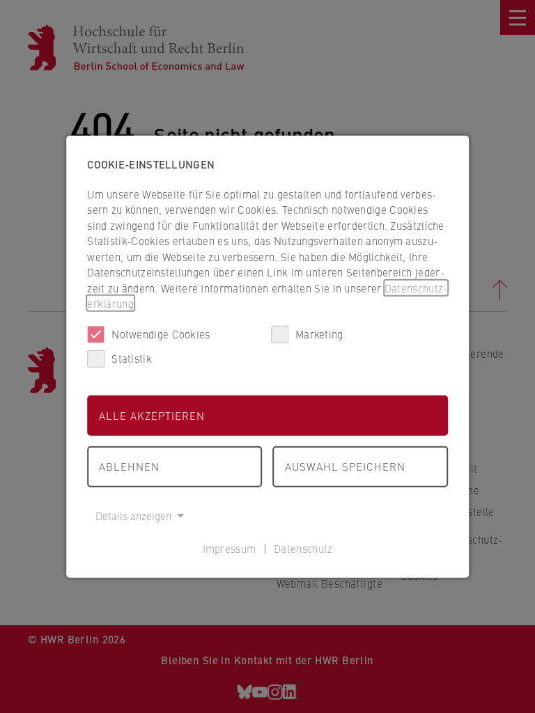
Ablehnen (129, 466)
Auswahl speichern (345, 466)
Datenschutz (303, 548)
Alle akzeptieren (152, 414)
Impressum (229, 548)
